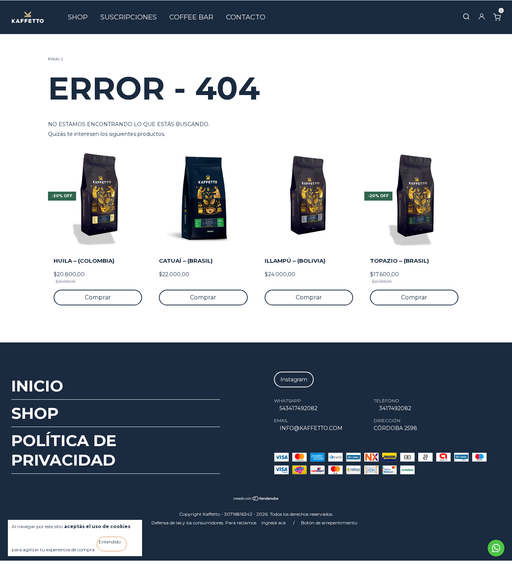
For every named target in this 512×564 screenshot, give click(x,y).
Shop (78, 17)
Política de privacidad (64, 450)
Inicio (53, 58)
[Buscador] (466, 18)
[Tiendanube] (256, 499)
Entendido (110, 542)
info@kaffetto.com (311, 428)
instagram (293, 379)
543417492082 (298, 408)
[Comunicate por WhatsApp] (496, 548)
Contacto (245, 17)
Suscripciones (128, 17)
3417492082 (395, 408)
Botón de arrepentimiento (329, 522)
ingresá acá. (274, 522)
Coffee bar (191, 17)
